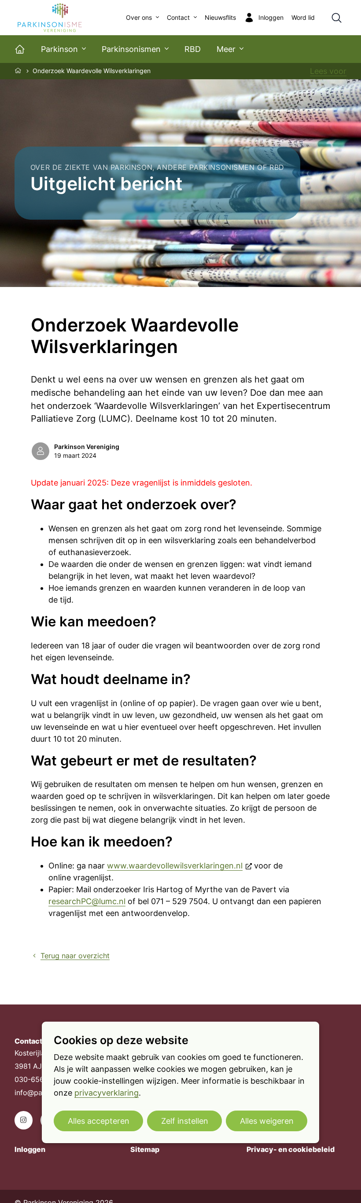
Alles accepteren (98, 1121)
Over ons (139, 17)
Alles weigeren (267, 1121)
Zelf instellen (184, 1121)
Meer (226, 49)
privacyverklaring (106, 1092)
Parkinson (59, 49)
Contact (178, 17)
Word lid (303, 17)
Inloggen (30, 1149)
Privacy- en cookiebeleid (291, 1149)
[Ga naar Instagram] (24, 1120)
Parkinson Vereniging (86, 446)
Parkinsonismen (131, 49)
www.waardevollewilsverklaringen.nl (175, 865)
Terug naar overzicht (75, 956)
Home (18, 70)
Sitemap (144, 1149)
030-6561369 (37, 1079)
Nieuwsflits (220, 17)
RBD (192, 49)
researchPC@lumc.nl (86, 901)
